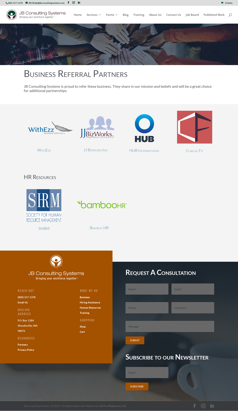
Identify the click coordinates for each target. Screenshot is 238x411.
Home (78, 15)
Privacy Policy (26, 349)
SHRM (43, 228)
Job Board (192, 15)
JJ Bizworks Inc (94, 149)
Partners (23, 344)
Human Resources (90, 307)
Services (92, 15)
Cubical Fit (194, 150)
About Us (155, 15)
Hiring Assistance (90, 302)
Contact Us (173, 15)
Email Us (23, 302)
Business (85, 297)
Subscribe (137, 386)
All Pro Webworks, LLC (112, 405)
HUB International (144, 150)
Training (138, 15)
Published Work (214, 15)
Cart (82, 331)
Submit (135, 340)
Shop (83, 326)
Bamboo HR (99, 227)
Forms (110, 15)
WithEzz (44, 150)
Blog (125, 15)
